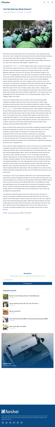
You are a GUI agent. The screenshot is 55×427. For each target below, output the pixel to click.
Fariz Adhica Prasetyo (14, 213)
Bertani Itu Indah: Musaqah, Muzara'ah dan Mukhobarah (24, 296)
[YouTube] (21, 422)
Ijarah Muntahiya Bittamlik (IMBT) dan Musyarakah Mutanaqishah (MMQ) (28, 318)
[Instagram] (2, 422)
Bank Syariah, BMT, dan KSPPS (17, 326)
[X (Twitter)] (14, 422)
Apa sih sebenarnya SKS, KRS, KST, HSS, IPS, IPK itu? (23, 303)
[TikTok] (17, 422)
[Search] (44, 2)
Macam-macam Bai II (15, 311)
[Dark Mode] (48, 2)
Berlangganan (28, 283)
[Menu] (52, 2)
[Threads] (6, 422)
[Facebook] (10, 422)
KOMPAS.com (16, 66)
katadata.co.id (9, 108)
